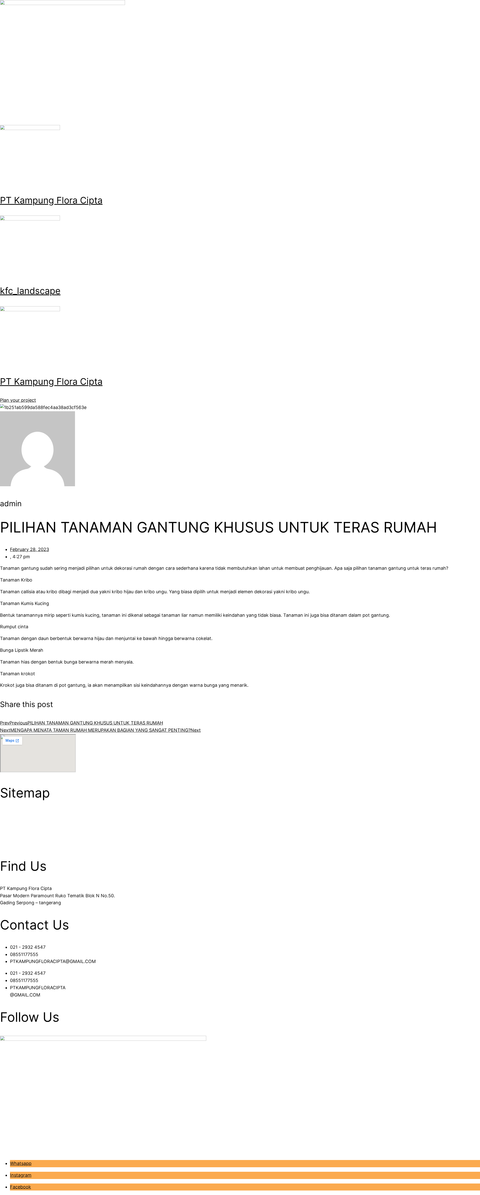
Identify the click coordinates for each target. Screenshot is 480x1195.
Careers (8, 843)
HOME (7, 815)
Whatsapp (21, 1163)
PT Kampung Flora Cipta (51, 200)
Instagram (21, 1175)
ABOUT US (11, 822)
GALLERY (10, 829)
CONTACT (11, 836)
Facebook (20, 1187)
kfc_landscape (30, 290)
